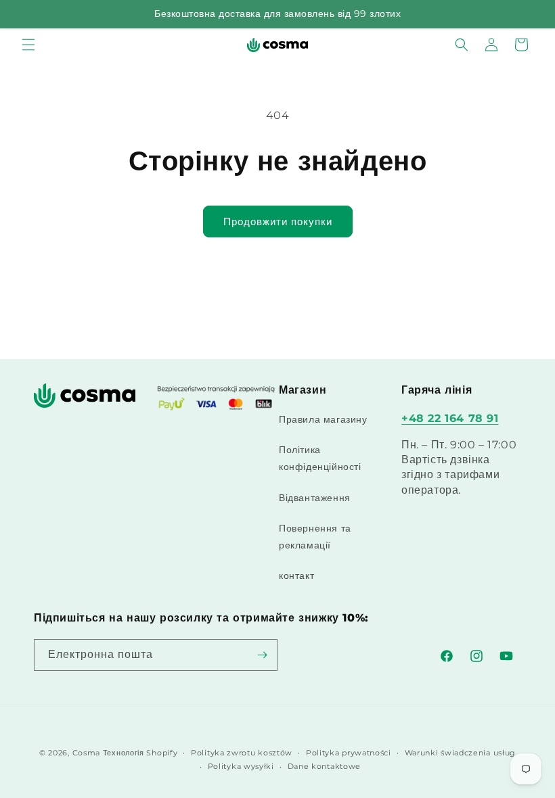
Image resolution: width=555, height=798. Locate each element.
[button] (28, 45)
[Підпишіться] (262, 655)
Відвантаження (315, 498)
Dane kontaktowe (324, 766)
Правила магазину (323, 419)
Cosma (86, 752)
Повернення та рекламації (315, 536)
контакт (296, 575)
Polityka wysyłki (241, 766)
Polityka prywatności (348, 752)
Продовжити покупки (277, 221)
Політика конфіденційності (320, 458)
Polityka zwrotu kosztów (241, 752)
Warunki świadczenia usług (460, 752)
